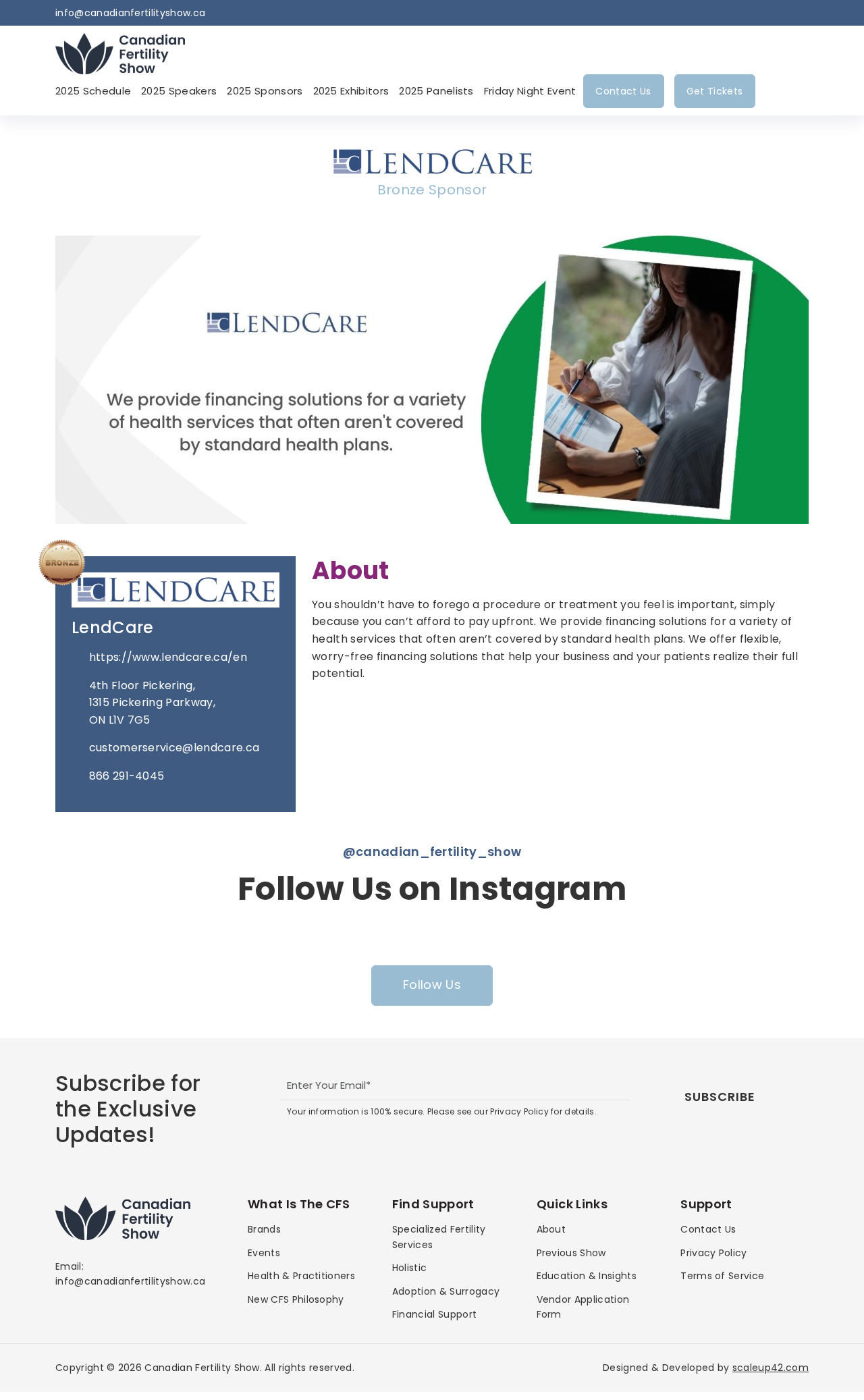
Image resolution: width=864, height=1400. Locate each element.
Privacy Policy (713, 1253)
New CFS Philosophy (296, 1299)
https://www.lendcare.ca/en (168, 657)
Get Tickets (714, 91)
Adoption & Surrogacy (446, 1291)
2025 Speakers (179, 91)
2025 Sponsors (264, 91)
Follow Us (432, 984)
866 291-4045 (127, 776)
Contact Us (623, 91)
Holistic (409, 1267)
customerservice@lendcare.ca (174, 747)
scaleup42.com (770, 1367)
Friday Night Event (530, 91)
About (551, 1229)
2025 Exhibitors (351, 91)
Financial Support (434, 1314)
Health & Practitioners (301, 1276)
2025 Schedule (93, 91)
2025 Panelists (436, 91)
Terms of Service (722, 1276)
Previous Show (571, 1253)
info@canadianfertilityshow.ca (130, 13)
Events (264, 1253)
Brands (264, 1229)
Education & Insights (587, 1276)
